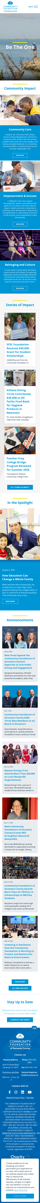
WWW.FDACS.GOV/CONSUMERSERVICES (19, 1133)
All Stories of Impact (20, 487)
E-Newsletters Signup (20, 1020)
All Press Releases (20, 988)
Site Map (30, 1097)
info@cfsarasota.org (29, 1075)
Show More (20, 982)
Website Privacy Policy (15, 1097)
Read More (20, 155)
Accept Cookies (20, 1196)
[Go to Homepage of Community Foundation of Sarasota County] (10, 6)
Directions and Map (10, 1072)
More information (20, 1190)
